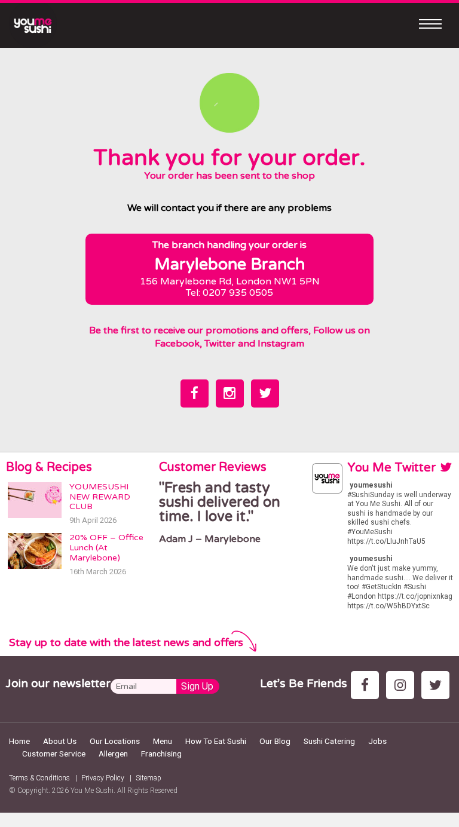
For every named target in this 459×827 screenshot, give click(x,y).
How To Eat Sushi (215, 741)
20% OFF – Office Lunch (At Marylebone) (106, 547)
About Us (59, 741)
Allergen (113, 753)
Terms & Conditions (39, 778)
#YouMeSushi (370, 532)
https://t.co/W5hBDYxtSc (388, 606)
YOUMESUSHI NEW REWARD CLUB (99, 497)
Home (19, 741)
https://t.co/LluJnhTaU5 (386, 541)
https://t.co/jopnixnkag (415, 596)
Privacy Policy (102, 778)
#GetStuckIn (382, 587)
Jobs (377, 741)
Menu (162, 741)
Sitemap (148, 778)
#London (361, 596)
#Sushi (414, 587)
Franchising (161, 753)
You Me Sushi (92, 790)
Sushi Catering (329, 741)
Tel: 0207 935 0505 (229, 293)
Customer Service (53, 753)
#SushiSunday (370, 495)
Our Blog (274, 741)
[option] (229, 513)
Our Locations (115, 741)
